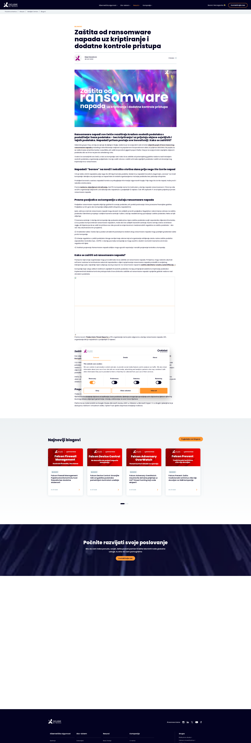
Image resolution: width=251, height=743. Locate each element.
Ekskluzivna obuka (185, 737)
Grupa (182, 734)
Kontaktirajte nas (238, 5)
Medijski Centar (33, 12)
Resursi (23, 12)
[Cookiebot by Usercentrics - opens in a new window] (158, 350)
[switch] (114, 382)
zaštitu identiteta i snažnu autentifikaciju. (157, 265)
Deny (97, 390)
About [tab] (155, 357)
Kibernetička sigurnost (60, 734)
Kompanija (135, 734)
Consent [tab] (96, 357)
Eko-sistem (82, 734)
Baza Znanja (107, 741)
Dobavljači (80, 741)
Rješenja (53, 741)
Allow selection (125, 390)
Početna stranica (11, 12)
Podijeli (171, 58)
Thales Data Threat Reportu (97, 337)
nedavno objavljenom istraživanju (93, 187)
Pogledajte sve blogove (190, 439)
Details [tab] (125, 357)
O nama (132, 741)
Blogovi (43, 12)
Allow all (154, 390)
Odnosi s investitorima (186, 740)
